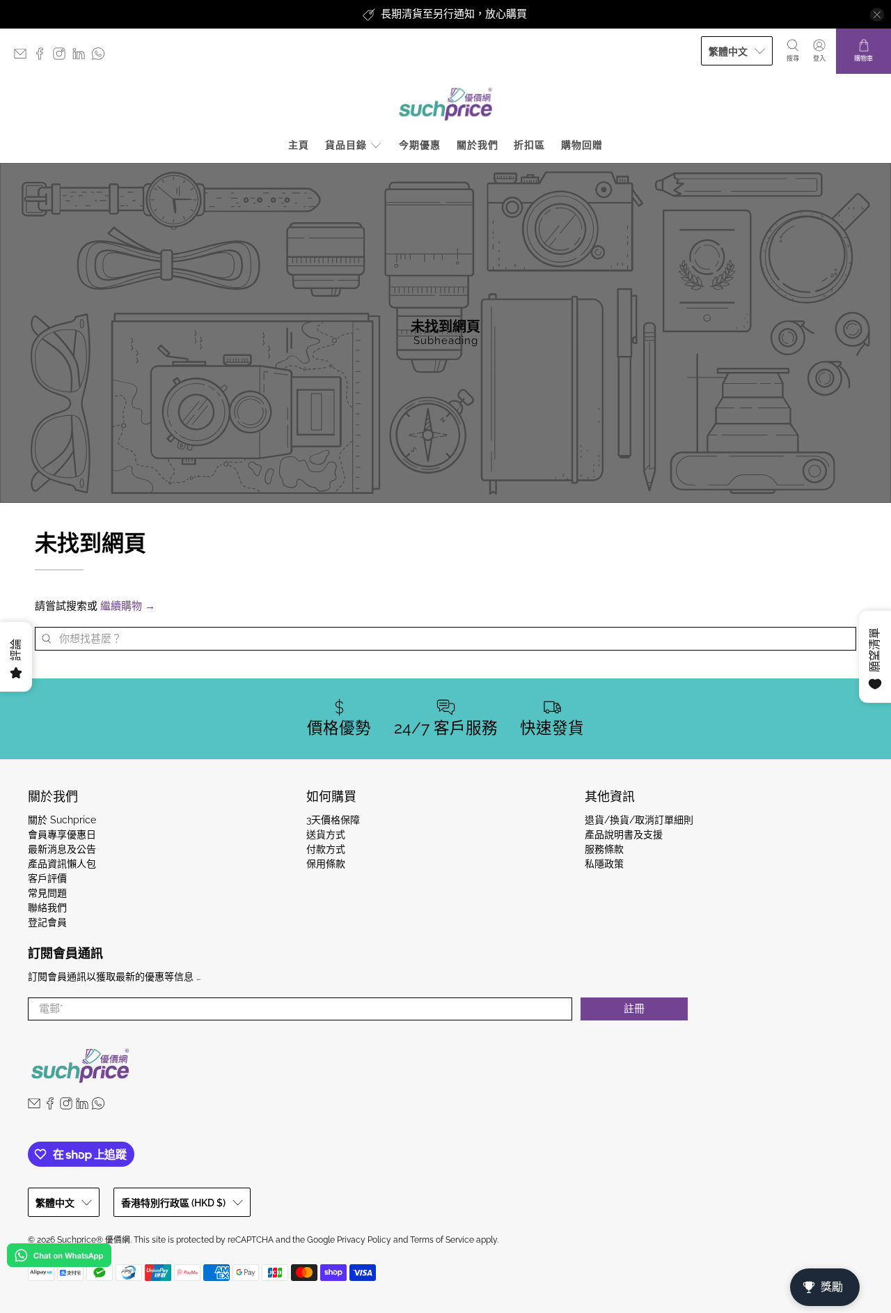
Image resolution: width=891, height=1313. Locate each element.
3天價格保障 (333, 819)
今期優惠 (420, 144)
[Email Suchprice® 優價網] (23, 57)
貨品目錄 (346, 144)
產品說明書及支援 (624, 834)
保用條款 (325, 863)
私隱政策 (604, 863)
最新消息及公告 (62, 849)
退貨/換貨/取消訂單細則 (639, 819)
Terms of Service (442, 1240)
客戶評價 (47, 878)
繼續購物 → (127, 606)
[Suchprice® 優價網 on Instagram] (62, 57)
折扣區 (529, 144)
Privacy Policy (364, 1240)
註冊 (634, 1008)
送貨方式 (325, 834)
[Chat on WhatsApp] (59, 1257)
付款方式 (325, 849)
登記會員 (47, 922)
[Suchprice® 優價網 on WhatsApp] (101, 57)
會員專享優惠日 (62, 834)
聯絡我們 (47, 907)
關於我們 (477, 144)
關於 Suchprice (62, 819)
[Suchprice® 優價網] (445, 104)
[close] (877, 15)
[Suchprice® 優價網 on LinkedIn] (82, 57)
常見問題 (47, 893)
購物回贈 (582, 144)
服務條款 (604, 849)
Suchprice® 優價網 (93, 1240)
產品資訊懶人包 (62, 863)
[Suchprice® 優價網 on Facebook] (43, 57)
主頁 (298, 144)
